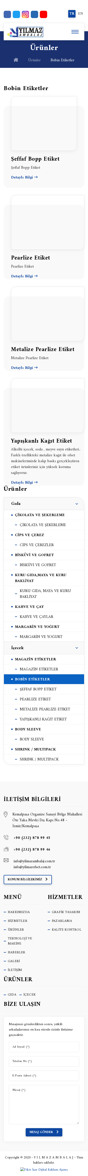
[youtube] (43, 14)
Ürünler (34, 60)
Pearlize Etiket (35, 699)
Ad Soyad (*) (21, 1047)
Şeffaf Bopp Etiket (38, 689)
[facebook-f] (7, 14)
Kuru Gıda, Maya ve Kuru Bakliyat (45, 594)
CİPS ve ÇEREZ (29, 535)
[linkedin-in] (34, 14)
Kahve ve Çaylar (36, 617)
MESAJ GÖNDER (41, 1132)
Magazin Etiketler (35, 659)
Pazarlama (62, 921)
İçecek (17, 648)
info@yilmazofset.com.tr (32, 867)
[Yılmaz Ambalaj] (24, 31)
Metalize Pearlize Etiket (45, 709)
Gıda (16, 504)
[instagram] (25, 14)
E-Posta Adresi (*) (24, 1076)
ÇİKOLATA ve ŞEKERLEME (40, 515)
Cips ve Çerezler (37, 545)
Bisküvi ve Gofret (38, 565)
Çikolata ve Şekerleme (43, 525)
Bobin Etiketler (32, 679)
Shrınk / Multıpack (35, 749)
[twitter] (16, 14)
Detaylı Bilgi (22, 177)
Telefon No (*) (22, 1061)
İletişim (15, 970)
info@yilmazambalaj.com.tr (34, 861)
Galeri (14, 961)
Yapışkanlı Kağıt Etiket (43, 719)
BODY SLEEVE (28, 729)
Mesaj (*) (19, 1090)
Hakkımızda (19, 912)
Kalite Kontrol (66, 930)
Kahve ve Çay (29, 607)
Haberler (16, 952)
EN (80, 13)
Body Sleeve (32, 739)
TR (71, 13)
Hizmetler (17, 921)
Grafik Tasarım (66, 912)
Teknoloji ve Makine (20, 941)
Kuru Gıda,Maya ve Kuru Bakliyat (40, 578)
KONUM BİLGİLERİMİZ (25, 879)
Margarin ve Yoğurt (37, 627)
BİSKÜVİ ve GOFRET (34, 555)
